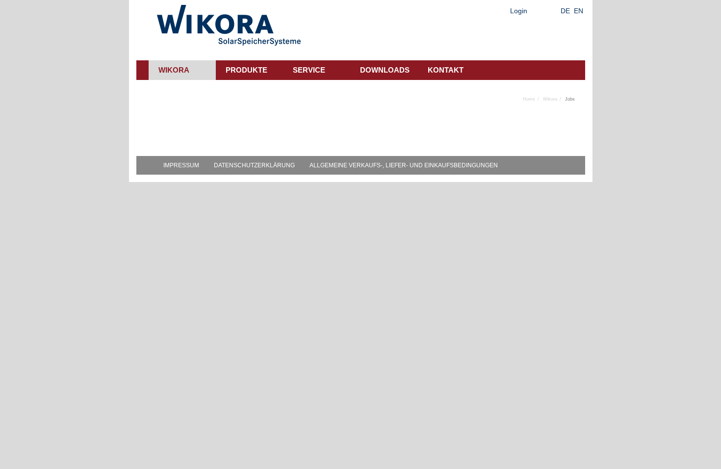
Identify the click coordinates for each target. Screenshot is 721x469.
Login (518, 11)
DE (565, 11)
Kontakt (446, 70)
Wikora (173, 70)
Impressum (181, 165)
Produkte (246, 70)
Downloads (385, 70)
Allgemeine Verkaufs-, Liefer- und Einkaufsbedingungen (403, 165)
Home (529, 99)
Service (309, 70)
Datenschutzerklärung (254, 165)
